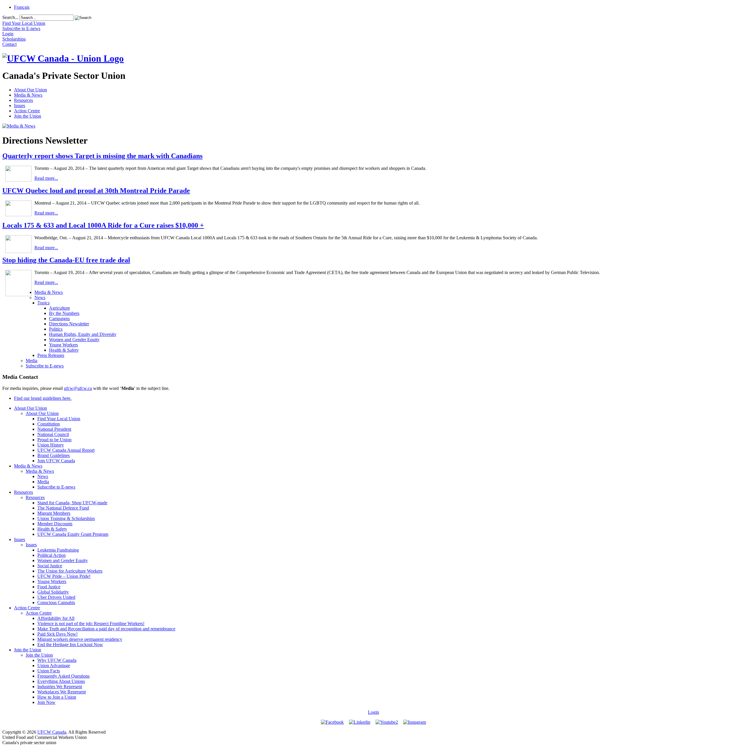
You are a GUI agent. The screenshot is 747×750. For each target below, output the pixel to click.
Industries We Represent (59, 686)
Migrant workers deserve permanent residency (79, 639)
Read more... (46, 178)
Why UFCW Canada (56, 660)
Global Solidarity (53, 591)
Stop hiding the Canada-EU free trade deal (66, 260)
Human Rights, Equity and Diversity (82, 334)
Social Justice (49, 565)
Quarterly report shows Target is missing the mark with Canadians (102, 156)
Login (373, 712)
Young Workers (63, 344)
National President (54, 429)
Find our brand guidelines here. (42, 398)
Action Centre (27, 110)
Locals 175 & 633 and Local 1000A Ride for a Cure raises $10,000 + (103, 225)
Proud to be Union (54, 439)
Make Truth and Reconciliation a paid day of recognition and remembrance (106, 628)
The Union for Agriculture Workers (69, 570)
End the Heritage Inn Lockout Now (70, 644)
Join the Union (27, 116)
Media (31, 360)
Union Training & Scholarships (66, 518)
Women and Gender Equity (74, 339)
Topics (43, 302)
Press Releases (50, 355)
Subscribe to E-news (45, 365)
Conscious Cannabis (56, 602)
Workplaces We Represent (61, 691)
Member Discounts (54, 523)
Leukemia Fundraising (58, 549)
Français (21, 7)
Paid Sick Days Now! (57, 634)
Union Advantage (53, 665)
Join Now (46, 702)
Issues (19, 105)
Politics (55, 329)
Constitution (48, 423)
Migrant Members (53, 513)
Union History (50, 444)
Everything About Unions (61, 681)
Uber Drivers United (56, 597)
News (39, 297)
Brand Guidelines (53, 455)
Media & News (28, 95)
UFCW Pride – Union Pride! (63, 576)
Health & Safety (64, 350)
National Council (53, 434)
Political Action (51, 555)
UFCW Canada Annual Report (66, 450)
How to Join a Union (56, 697)
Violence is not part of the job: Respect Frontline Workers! (90, 623)
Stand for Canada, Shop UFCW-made (72, 502)
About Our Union (30, 89)
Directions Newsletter (69, 323)
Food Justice (48, 586)
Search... (10, 17)
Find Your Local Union (58, 418)
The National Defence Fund (63, 507)
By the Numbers (64, 313)
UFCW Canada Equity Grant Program (72, 534)
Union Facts (48, 670)
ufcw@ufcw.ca (78, 388)
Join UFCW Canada (56, 460)
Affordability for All (55, 618)
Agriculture (59, 308)
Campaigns (59, 318)
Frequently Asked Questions (63, 676)
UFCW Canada (51, 732)
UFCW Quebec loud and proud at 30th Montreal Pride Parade (96, 190)
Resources (23, 100)
